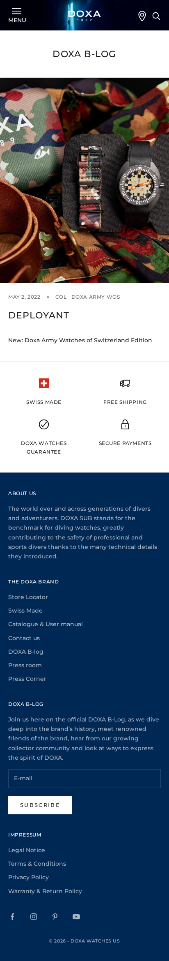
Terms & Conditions (37, 863)
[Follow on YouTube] (76, 917)
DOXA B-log (25, 651)
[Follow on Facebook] (12, 917)
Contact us (24, 638)
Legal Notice (26, 850)
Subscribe (40, 805)
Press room (25, 665)
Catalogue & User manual (45, 624)
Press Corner (27, 678)
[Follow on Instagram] (34, 917)
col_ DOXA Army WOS (87, 297)
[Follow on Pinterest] (55, 917)
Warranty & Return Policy (45, 891)
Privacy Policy (28, 877)
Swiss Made (25, 610)
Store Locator (28, 597)
